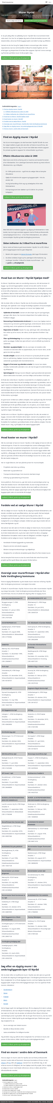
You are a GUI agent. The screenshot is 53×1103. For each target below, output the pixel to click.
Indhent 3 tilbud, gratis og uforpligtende (35, 20)
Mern (5, 1000)
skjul (19, 106)
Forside (29, 1101)
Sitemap (44, 1101)
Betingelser (49, 1101)
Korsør (6, 1004)
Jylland (3, 1063)
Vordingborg (8, 990)
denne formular (26, 254)
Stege (5, 993)
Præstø (6, 997)
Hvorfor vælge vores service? (14, 20)
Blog (40, 1101)
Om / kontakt (35, 1101)
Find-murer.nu (7, 2)
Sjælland (19, 1063)
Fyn (9, 1063)
